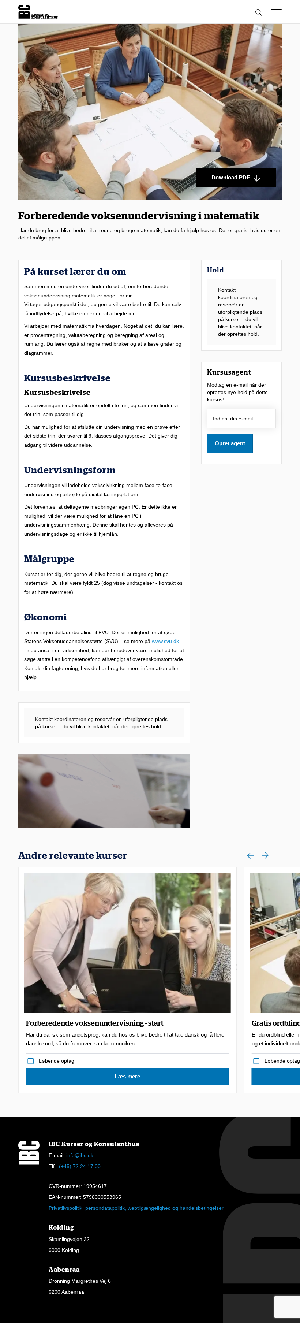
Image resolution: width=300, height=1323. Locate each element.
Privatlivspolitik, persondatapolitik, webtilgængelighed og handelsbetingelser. (137, 1208)
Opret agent (230, 443)
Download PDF (231, 177)
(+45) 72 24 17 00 (80, 1166)
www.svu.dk (165, 641)
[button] (276, 12)
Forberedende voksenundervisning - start (125, 1033)
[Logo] (38, 12)
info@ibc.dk (79, 1155)
